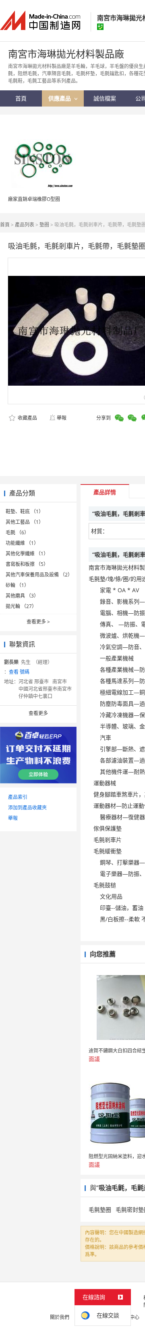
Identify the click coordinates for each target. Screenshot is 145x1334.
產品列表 (24, 224)
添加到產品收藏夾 (27, 807)
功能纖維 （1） (22, 543)
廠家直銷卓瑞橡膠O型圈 (34, 199)
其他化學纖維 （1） (27, 553)
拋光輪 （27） (21, 606)
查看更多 (38, 621)
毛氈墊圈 (100, 1209)
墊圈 (44, 224)
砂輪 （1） (17, 585)
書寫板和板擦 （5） (27, 564)
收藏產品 (27, 417)
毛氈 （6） (17, 532)
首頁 (5, 224)
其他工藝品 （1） (25, 522)
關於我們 (59, 1317)
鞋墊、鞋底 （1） (25, 511)
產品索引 (17, 797)
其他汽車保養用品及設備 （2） (39, 574)
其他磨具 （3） (22, 595)
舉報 (61, 417)
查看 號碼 (19, 671)
